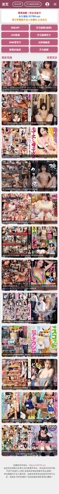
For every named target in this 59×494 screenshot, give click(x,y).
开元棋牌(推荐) (33, 4)
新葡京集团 (15, 49)
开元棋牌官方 (44, 35)
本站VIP (17, 4)
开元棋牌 (44, 49)
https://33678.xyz (37, 465)
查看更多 (52, 57)
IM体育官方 (15, 42)
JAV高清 (15, 35)
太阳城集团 (44, 42)
